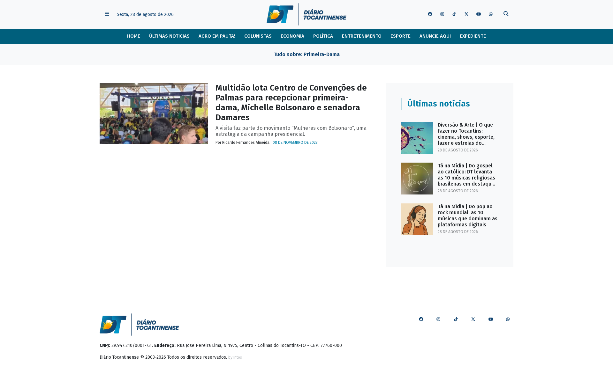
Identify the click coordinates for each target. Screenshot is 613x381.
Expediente (473, 36)
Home (133, 36)
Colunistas (258, 36)
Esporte (400, 36)
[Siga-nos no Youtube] (478, 14)
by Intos (235, 357)
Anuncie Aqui (435, 36)
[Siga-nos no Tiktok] (454, 14)
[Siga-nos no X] (466, 14)
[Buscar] (506, 14)
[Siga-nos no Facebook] (430, 14)
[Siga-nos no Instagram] (442, 14)
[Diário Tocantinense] (306, 14)
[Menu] (107, 14)
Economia (292, 36)
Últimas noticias (169, 36)
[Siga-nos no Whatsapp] (490, 14)
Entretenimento (362, 36)
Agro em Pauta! (217, 36)
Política (323, 36)
